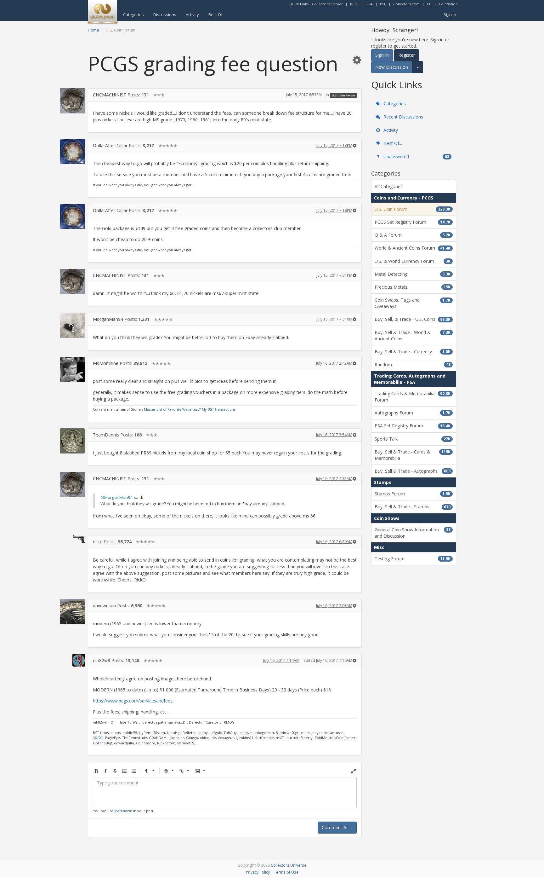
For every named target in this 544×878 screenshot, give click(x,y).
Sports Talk (412, 439)
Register (406, 55)
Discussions (164, 14)
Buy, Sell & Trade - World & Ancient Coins (412, 335)
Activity (192, 14)
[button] (357, 59)
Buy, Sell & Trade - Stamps (412, 507)
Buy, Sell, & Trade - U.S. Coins (412, 319)
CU (429, 4)
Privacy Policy (258, 872)
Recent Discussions (402, 117)
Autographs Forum (412, 413)
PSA (369, 4)
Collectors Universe (288, 865)
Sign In (450, 14)
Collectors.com (406, 4)
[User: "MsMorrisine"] (72, 369)
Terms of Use (286, 872)
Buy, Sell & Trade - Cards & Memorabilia (412, 455)
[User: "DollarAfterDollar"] (72, 151)
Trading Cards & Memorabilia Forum (412, 396)
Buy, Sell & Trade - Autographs (412, 471)
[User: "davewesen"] (72, 611)
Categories (133, 14)
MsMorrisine (105, 363)
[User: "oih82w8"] (72, 660)
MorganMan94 (108, 319)
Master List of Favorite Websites (170, 409)
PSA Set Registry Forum (412, 426)
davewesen (104, 606)
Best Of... (216, 14)
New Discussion (391, 67)
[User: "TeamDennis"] (72, 440)
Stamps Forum (412, 494)
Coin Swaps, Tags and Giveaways (412, 303)
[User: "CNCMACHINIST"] (72, 100)
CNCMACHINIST (109, 95)
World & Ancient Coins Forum (412, 248)
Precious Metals (412, 287)
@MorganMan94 (116, 497)
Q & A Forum (412, 235)
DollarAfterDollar (110, 145)
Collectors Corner (327, 4)
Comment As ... (337, 827)
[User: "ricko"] (72, 539)
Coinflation (448, 4)
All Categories (389, 186)
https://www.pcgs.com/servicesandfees (133, 701)
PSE (383, 4)
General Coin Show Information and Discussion (412, 533)
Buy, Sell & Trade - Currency (412, 352)
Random (412, 364)
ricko (98, 542)
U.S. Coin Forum (343, 95)
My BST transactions (218, 409)
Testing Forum (412, 559)
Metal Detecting (412, 274)
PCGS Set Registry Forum (412, 222)
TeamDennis (106, 435)
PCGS (354, 4)
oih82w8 (101, 660)
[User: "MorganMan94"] (72, 325)
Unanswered (415, 156)
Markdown (123, 810)
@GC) (98, 737)
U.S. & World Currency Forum (412, 261)
